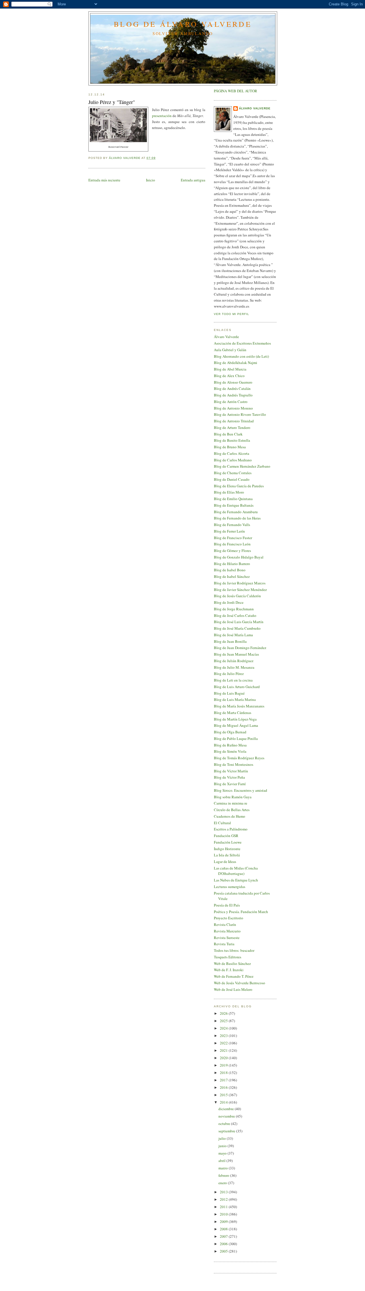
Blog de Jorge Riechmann (234, 608)
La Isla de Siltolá (227, 855)
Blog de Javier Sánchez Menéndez (240, 589)
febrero (224, 1175)
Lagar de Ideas (225, 861)
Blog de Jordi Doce (229, 602)
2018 (224, 1072)
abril (222, 1160)
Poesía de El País (227, 905)
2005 (224, 1251)
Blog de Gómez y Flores (232, 550)
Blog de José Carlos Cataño (235, 615)
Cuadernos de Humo (229, 816)
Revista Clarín (225, 924)
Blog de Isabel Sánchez (232, 576)
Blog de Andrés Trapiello (233, 395)
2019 (224, 1065)
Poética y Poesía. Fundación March (241, 911)
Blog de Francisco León (232, 544)
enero (223, 1182)
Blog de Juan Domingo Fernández (240, 647)
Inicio (150, 180)
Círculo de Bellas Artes (232, 809)
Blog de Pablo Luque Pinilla (236, 738)
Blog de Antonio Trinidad (234, 420)
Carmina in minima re (230, 803)
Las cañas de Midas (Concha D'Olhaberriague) (236, 871)
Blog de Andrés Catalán (232, 388)
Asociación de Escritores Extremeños (242, 343)
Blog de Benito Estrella (232, 440)
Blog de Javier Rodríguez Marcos (239, 583)
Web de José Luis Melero (233, 989)
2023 (224, 1035)
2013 (224, 1191)
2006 (224, 1243)
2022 (224, 1043)
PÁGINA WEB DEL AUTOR (235, 90)
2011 (224, 1206)
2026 (224, 1013)
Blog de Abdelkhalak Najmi (235, 362)
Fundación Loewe (228, 842)
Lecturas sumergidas (229, 886)
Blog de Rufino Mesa (230, 745)
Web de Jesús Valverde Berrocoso (239, 982)
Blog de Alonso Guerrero (233, 382)
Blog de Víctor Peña (229, 777)
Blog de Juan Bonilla (230, 641)
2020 (224, 1057)
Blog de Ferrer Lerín (229, 531)
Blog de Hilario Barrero (232, 563)
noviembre (227, 1116)
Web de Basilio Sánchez (232, 963)
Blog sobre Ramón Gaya (233, 796)
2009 (224, 1221)
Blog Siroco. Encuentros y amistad (240, 790)
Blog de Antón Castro (231, 401)
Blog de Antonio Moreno (233, 408)
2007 (224, 1236)
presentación (162, 115)
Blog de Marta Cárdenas (232, 712)
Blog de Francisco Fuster (233, 537)
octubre (224, 1123)
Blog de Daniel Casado (232, 479)
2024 (224, 1028)
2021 (224, 1050)
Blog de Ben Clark (228, 434)
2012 (224, 1199)
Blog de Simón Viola (230, 751)
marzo (223, 1168)
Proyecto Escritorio (228, 917)
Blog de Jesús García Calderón (237, 595)
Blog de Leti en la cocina (233, 680)
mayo (223, 1153)
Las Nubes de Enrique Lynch (236, 880)
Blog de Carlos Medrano (233, 460)
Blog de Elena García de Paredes (239, 485)
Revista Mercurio (227, 931)
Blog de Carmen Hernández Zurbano (242, 466)
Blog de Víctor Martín (231, 771)
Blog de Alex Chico (229, 375)
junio (223, 1145)
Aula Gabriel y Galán (230, 349)
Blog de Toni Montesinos (233, 764)
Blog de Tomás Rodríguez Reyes (239, 757)
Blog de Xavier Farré (230, 783)
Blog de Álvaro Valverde (183, 24)
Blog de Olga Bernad (230, 732)
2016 (224, 1087)
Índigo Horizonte (227, 848)
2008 (224, 1228)
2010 (224, 1214)
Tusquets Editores (227, 956)
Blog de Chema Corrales (233, 472)
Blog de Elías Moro (229, 492)
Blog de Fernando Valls (232, 524)
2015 (224, 1094)
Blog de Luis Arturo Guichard (237, 686)
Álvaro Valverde (255, 108)
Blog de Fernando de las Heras (237, 518)
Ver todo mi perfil (231, 314)
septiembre (227, 1131)
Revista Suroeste (227, 937)
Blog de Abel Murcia (230, 369)
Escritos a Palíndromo (231, 829)
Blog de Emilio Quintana (233, 498)
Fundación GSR (226, 835)
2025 (224, 1020)
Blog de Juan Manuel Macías (236, 654)
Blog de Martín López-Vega (235, 719)
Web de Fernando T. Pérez (234, 976)
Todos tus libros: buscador (234, 950)
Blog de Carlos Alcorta (231, 453)
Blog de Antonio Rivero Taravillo (240, 414)
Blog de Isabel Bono (230, 569)
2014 (224, 1102)
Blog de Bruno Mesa (230, 446)
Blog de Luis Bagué (229, 693)
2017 (224, 1080)
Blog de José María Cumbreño (237, 628)
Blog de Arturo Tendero (232, 427)
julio (222, 1138)
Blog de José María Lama (233, 634)
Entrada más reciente (104, 180)
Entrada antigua (193, 180)
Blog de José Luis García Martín (238, 621)
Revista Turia (224, 943)
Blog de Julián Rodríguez (234, 660)
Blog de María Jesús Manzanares (239, 706)
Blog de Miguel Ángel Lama (236, 725)
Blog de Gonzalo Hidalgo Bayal (238, 557)
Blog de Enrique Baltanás (234, 505)
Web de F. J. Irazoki (229, 969)
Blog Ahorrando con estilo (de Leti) (241, 356)
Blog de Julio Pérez (229, 673)
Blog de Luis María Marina (235, 699)
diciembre (226, 1108)
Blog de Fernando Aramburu (236, 511)
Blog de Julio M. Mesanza (234, 667)
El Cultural (222, 822)
